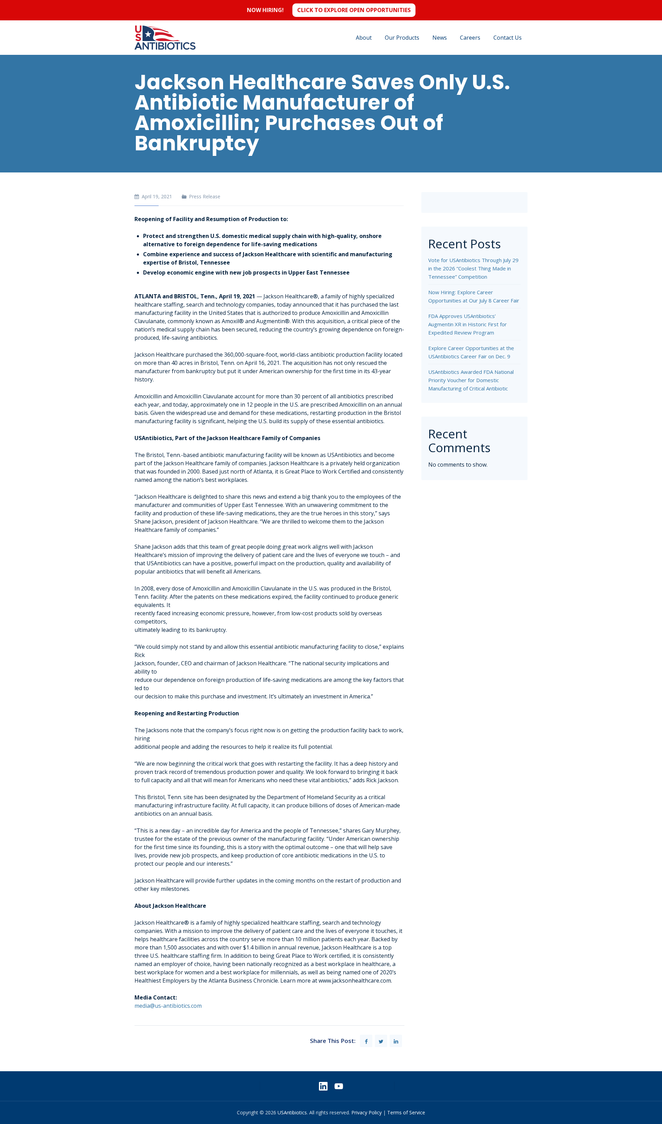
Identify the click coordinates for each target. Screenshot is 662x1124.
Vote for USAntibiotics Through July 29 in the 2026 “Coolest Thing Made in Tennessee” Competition (473, 268)
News (439, 37)
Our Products (402, 37)
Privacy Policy (366, 1112)
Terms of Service (406, 1112)
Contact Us (507, 37)
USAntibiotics (292, 1112)
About (364, 37)
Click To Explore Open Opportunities (354, 10)
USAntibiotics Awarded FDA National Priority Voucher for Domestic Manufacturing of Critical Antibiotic (471, 380)
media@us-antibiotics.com (168, 1005)
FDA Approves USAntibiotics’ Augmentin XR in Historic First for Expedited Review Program (467, 324)
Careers (470, 37)
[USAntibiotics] (164, 37)
